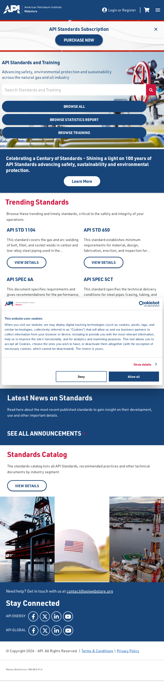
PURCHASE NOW (79, 40)
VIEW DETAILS (27, 262)
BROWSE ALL (74, 106)
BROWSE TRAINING (74, 132)
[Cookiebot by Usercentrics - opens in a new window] (141, 304)
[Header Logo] (43, 10)
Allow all (134, 377)
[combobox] (73, 89)
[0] (147, 10)
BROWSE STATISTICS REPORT (74, 119)
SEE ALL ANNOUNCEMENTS (44, 433)
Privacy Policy (128, 651)
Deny (81, 377)
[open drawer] (158, 10)
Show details (142, 364)
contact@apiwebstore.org (90, 591)
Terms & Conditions (97, 651)
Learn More (82, 181)
